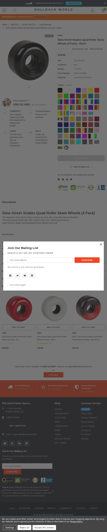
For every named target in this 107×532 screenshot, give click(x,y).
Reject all (24, 527)
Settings (9, 527)
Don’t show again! (18, 285)
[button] (101, 244)
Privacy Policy (76, 521)
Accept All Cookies (44, 527)
